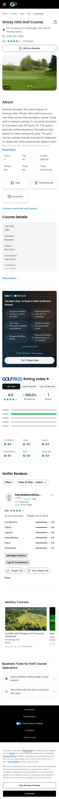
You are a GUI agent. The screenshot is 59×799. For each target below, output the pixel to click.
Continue (29, 793)
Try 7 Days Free (29, 360)
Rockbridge (39, 14)
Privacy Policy (29, 716)
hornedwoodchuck (28, 495)
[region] (29, 770)
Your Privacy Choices (32, 723)
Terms (12, 753)
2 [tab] (31, 86)
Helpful (16, 570)
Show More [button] (9, 278)
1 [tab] (28, 86)
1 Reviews (27, 41)
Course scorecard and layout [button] (19, 208)
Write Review (27, 646)
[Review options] (52, 495)
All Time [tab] (11, 386)
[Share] (55, 22)
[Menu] (4, 4)
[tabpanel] (29, 73)
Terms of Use (29, 737)
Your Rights (13, 761)
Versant (28, 750)
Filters (8, 482)
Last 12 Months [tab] (47, 386)
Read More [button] (9, 149)
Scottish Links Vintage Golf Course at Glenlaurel (24, 635)
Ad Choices (29, 709)
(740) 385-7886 (14, 36)
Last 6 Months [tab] (29, 386)
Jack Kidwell (10, 268)
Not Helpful (40, 570)
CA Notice (29, 730)
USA (22, 14)
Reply (8, 577)
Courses (13, 14)
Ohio (29, 14)
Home (4, 14)
